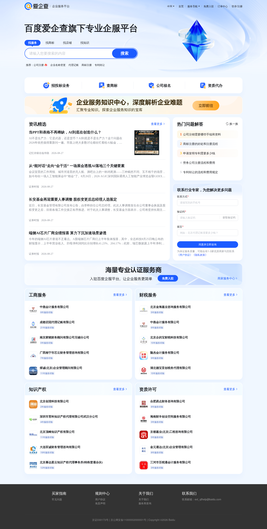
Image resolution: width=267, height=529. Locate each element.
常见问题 (57, 499)
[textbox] (81, 53)
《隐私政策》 (200, 255)
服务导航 (192, 6)
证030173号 (101, 520)
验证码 (181, 211)
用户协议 (100, 499)
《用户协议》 (184, 255)
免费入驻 (209, 6)
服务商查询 (145, 503)
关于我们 (144, 499)
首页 (181, 6)
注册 (239, 6)
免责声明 (100, 503)
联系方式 (182, 196)
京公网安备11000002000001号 (128, 520)
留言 (179, 226)
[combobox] (81, 53)
